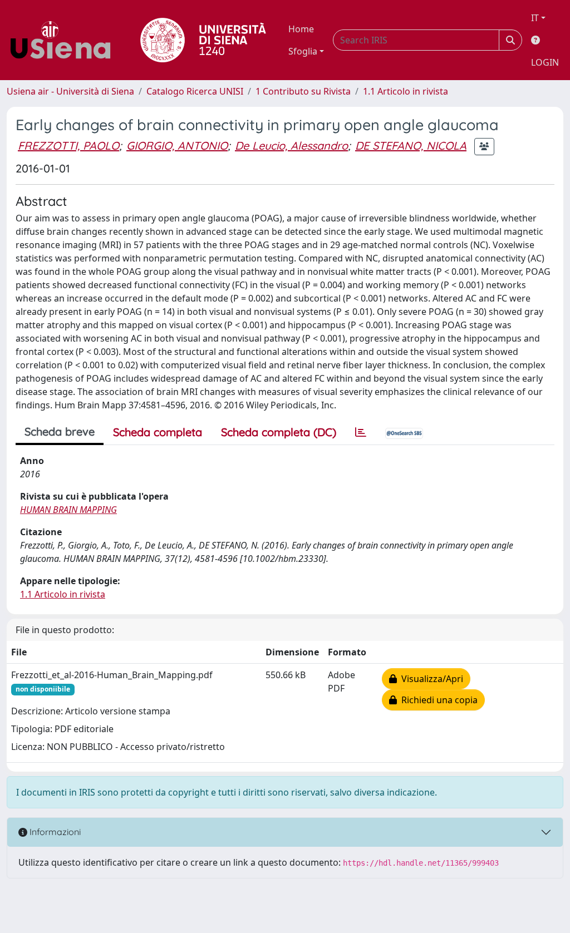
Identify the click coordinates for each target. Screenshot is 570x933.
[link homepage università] (203, 40)
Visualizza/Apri (430, 679)
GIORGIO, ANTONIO (177, 145)
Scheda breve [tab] (59, 431)
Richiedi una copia (437, 700)
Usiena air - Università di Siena (70, 91)
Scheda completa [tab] (157, 432)
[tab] (361, 432)
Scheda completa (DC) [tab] (278, 432)
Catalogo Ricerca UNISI (194, 91)
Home (301, 29)
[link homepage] (64, 40)
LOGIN (545, 62)
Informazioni (54, 831)
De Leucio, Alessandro (291, 145)
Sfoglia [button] (302, 51)
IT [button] (535, 18)
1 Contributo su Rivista (303, 91)
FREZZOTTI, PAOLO (68, 145)
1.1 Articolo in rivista (405, 91)
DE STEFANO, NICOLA (410, 145)
